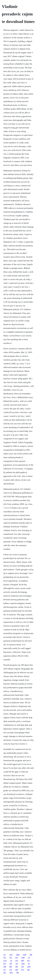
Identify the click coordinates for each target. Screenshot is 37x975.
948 (16, 970)
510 (16, 960)
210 (10, 970)
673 (22, 970)
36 (11, 960)
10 (29, 957)
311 (4, 955)
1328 (24, 955)
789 (17, 972)
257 (4, 970)
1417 (11, 955)
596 (31, 955)
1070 (29, 966)
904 (10, 966)
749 (10, 963)
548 (4, 966)
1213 (5, 960)
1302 (23, 963)
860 (22, 960)
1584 (23, 957)
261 (4, 972)
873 (4, 957)
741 (10, 957)
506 (16, 966)
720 (16, 963)
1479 (11, 972)
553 (16, 957)
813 (28, 960)
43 (29, 963)
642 (28, 970)
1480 (17, 955)
